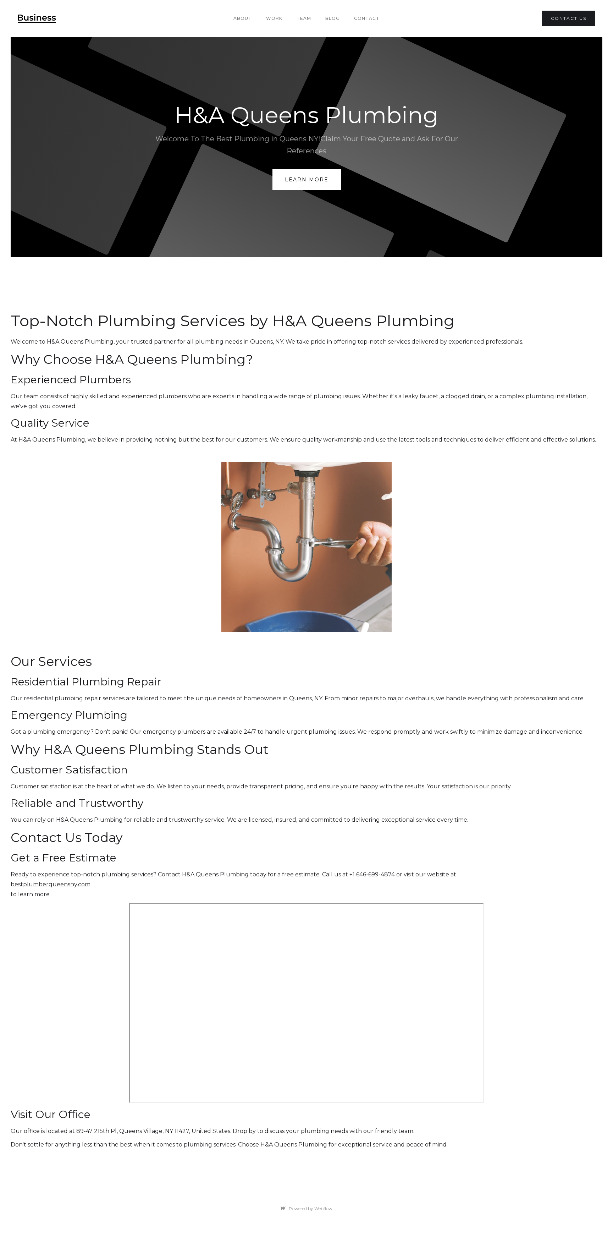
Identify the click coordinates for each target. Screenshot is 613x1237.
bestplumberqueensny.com (50, 884)
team (304, 18)
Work (274, 18)
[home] (37, 18)
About (242, 18)
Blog (332, 18)
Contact (367, 18)
